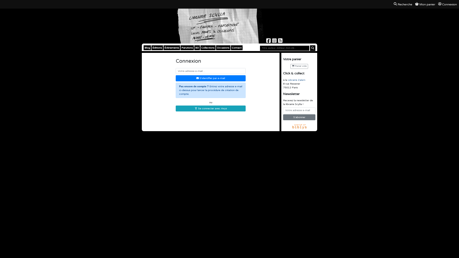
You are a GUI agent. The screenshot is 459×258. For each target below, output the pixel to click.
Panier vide (300, 66)
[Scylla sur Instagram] (275, 41)
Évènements (171, 47)
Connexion (449, 4)
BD (197, 47)
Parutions (187, 47)
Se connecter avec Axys (212, 108)
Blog (147, 47)
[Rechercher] (312, 48)
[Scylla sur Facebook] (269, 41)
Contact (237, 47)
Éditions (157, 47)
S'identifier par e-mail (212, 78)
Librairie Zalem (296, 80)
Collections (208, 47)
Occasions (223, 47)
